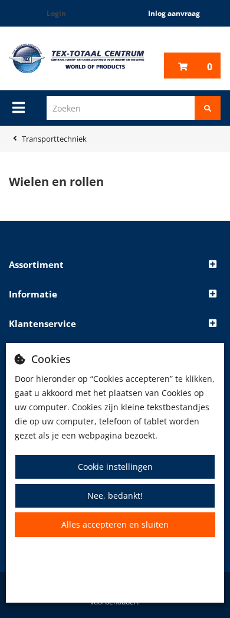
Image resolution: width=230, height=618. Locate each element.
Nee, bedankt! (115, 495)
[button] (115, 265)
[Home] (76, 58)
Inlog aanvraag (174, 13)
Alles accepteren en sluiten (115, 524)
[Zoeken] (208, 108)
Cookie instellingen (115, 466)
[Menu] (18, 107)
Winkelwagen (209, 66)
